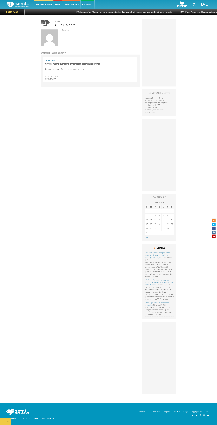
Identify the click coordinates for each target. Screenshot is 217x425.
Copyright (195, 412)
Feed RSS (160, 247)
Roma (57, 4)
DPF (148, 412)
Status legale (184, 412)
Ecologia (51, 60)
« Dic (146, 238)
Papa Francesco (44, 4)
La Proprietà (166, 412)
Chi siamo (141, 412)
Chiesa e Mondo (71, 4)
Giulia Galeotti (50, 79)
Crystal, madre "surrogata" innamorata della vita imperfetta (72, 63)
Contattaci (204, 412)
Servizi (175, 412)
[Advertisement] (159, 52)
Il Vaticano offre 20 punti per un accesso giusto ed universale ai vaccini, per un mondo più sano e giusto (111, 12)
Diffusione (156, 412)
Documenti (87, 4)
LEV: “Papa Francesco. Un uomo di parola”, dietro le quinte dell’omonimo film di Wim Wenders (159, 282)
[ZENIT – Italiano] (20, 4)
